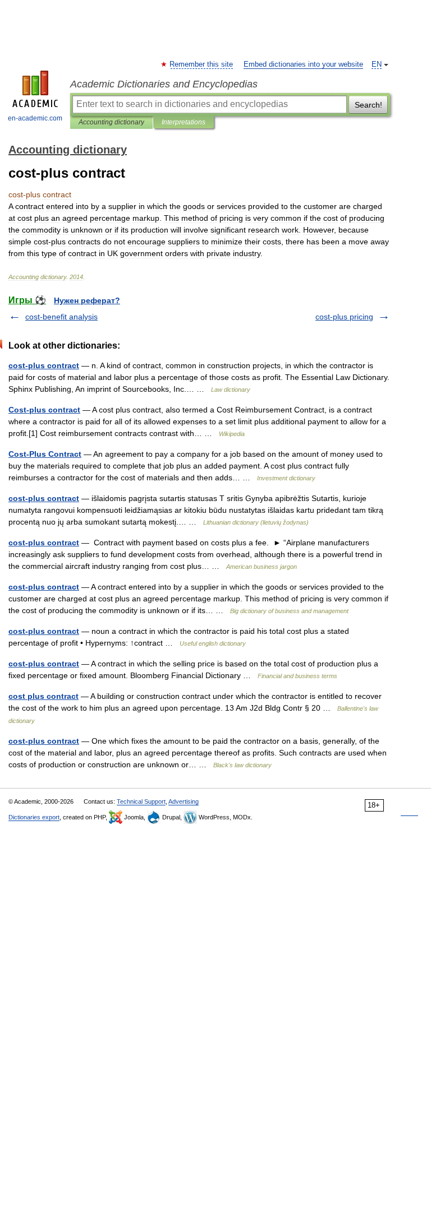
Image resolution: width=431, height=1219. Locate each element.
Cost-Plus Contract (44, 453)
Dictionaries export (33, 817)
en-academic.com (35, 118)
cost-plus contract (43, 365)
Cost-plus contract (44, 409)
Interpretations (183, 122)
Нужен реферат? (87, 300)
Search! (368, 104)
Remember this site (202, 64)
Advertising (183, 801)
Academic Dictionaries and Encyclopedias (164, 84)
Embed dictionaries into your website (303, 64)
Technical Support (141, 801)
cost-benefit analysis (61, 316)
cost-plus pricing (344, 316)
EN (377, 64)
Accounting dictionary (111, 122)
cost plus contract (43, 696)
